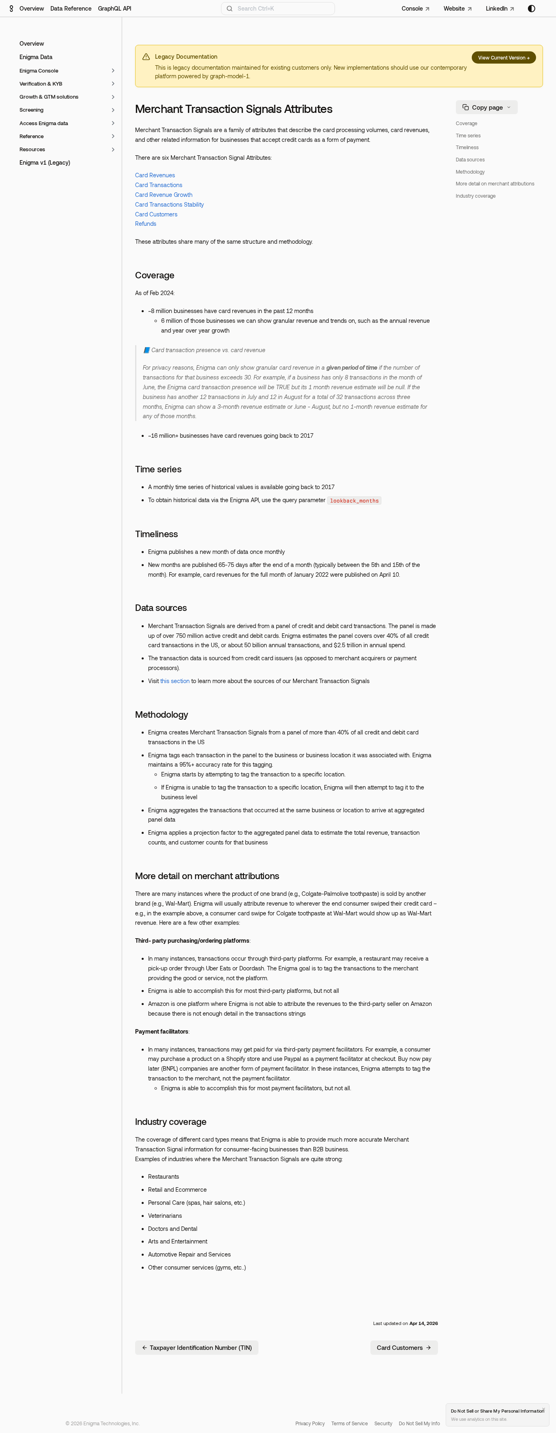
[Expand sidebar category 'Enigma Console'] (113, 70)
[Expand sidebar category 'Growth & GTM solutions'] (113, 97)
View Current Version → (504, 57)
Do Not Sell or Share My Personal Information (497, 1410)
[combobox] (278, 8)
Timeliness (156, 533)
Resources (32, 149)
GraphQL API (114, 8)
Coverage (154, 274)
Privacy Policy (310, 1423)
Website (454, 8)
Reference (32, 136)
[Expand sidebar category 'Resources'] (113, 149)
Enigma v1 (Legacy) (45, 162)
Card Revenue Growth (164, 194)
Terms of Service (349, 1423)
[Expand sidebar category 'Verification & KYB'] (113, 83)
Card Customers (156, 214)
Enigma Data (36, 57)
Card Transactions (158, 184)
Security (383, 1423)
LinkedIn (497, 8)
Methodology (161, 714)
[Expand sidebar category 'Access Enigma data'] (113, 123)
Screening (32, 110)
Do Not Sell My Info (419, 1423)
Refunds (145, 223)
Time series (158, 468)
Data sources (161, 607)
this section (175, 680)
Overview (32, 8)
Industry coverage (170, 1121)
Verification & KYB (41, 83)
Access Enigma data (44, 123)
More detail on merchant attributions (207, 875)
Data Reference (71, 8)
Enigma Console (39, 70)
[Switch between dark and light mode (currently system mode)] (531, 8)
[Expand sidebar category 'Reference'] (113, 136)
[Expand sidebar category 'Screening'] (113, 110)
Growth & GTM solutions (49, 97)
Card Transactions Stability (169, 204)
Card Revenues (155, 175)
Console (412, 8)
